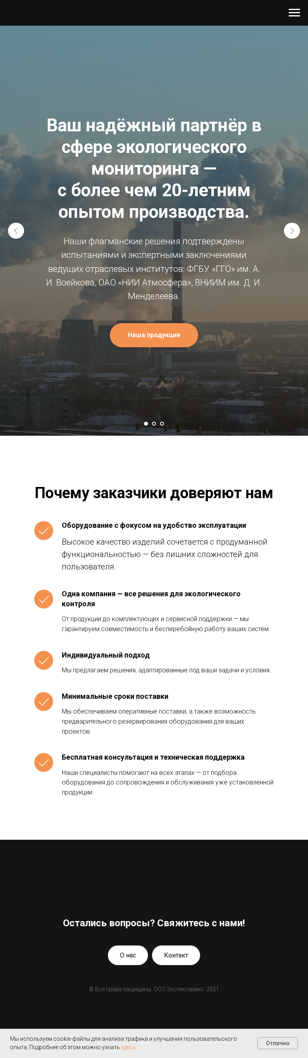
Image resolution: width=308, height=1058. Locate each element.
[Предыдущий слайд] (16, 555)
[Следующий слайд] (292, 555)
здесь (128, 1047)
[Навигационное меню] (294, 13)
